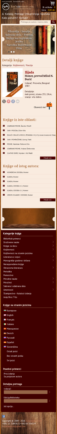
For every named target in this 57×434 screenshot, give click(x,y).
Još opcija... (9, 406)
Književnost (18, 65)
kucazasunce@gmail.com (13, 426)
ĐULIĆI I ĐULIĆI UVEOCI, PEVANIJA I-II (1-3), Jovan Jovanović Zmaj (31, 135)
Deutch (10, 333)
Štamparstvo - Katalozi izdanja (17, 293)
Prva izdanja (9, 373)
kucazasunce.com (34, 420)
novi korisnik (7, 1)
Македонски (13, 328)
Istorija (26, 31)
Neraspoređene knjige (14, 264)
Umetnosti (8, 289)
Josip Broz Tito (10, 297)
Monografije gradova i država (17, 260)
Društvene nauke (11, 242)
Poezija (28, 35)
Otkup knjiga (32, 13)
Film (19, 48)
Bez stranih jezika (15, 355)
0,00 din (51, 10)
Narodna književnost (19, 45)
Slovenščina (12, 346)
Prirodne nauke (10, 278)
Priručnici (8, 282)
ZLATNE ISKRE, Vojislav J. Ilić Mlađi (19, 153)
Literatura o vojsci (12, 257)
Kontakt (23, 17)
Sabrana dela (13, 35)
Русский (10, 337)
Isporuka (45, 13)
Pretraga (19, 13)
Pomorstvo (8, 275)
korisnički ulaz (18, 1)
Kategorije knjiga (12, 233)
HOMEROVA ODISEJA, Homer (17, 172)
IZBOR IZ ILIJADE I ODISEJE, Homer (20, 195)
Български (11, 310)
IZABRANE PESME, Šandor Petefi (19, 126)
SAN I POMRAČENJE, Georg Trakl (19, 139)
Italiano (10, 324)
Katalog (9, 13)
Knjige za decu (10, 246)
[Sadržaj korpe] (52, 3)
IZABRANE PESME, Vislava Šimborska (21, 148)
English (10, 315)
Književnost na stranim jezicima (18, 253)
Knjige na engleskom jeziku (19, 40)
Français (10, 319)
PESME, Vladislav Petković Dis (18, 144)
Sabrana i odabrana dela (14, 286)
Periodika (8, 271)
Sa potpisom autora (13, 376)
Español (10, 342)
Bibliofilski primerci (12, 238)
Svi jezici (11, 360)
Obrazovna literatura (13, 267)
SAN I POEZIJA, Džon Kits (16, 130)
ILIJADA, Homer (12, 177)
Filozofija (13, 31)
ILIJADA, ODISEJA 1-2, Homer (17, 186)
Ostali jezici (12, 351)
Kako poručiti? (10, 17)
